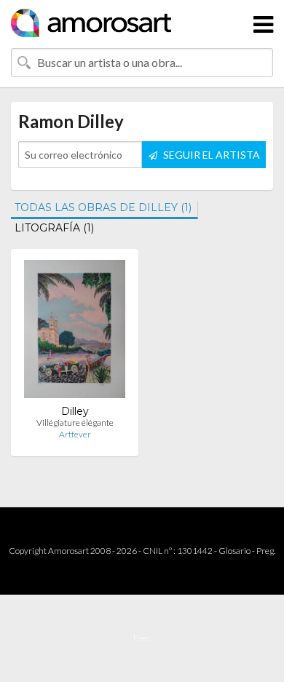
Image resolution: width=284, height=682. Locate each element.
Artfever (75, 434)
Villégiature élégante (75, 422)
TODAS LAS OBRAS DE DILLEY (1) (103, 207)
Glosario (234, 550)
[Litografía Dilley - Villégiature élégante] (74, 332)
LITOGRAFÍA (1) (54, 227)
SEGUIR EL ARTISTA (210, 154)
